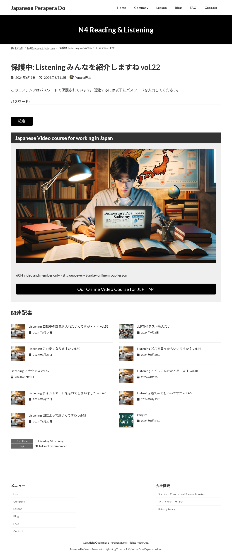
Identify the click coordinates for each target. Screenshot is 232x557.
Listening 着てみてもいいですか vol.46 (164, 393)
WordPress (92, 549)
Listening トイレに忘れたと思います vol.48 (167, 371)
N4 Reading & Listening (49, 441)
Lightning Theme (115, 549)
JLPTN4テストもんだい (154, 326)
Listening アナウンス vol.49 (30, 371)
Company (19, 501)
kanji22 (142, 415)
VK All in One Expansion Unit (145, 549)
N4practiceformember (53, 446)
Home (17, 494)
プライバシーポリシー (172, 502)
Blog (16, 516)
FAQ (16, 523)
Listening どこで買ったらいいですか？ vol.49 (169, 349)
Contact (18, 531)
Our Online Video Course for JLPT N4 (116, 289)
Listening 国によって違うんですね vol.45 (57, 415)
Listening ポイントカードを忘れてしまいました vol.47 (67, 393)
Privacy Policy (166, 509)
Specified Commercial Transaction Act (181, 494)
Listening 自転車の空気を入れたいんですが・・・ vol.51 (69, 326)
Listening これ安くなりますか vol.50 (54, 349)
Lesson (17, 509)
